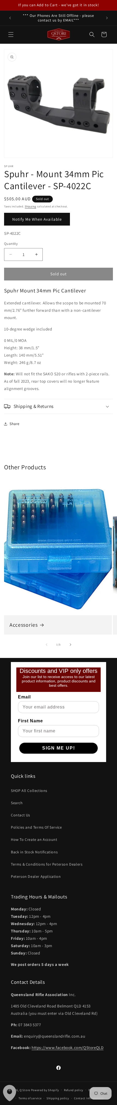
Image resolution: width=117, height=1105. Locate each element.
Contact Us (20, 815)
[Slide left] (47, 645)
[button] (11, 34)
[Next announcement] (107, 18)
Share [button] (15, 423)
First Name (30, 721)
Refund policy (73, 1090)
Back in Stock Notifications (34, 852)
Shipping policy (58, 1098)
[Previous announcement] (10, 18)
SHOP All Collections (29, 790)
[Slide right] (70, 645)
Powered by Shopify (45, 1090)
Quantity (11, 243)
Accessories (24, 625)
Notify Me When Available (37, 219)
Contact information (88, 1098)
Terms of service (30, 1098)
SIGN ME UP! (58, 748)
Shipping (30, 206)
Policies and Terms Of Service (36, 827)
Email (24, 697)
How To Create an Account (34, 839)
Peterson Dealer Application (36, 876)
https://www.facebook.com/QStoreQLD (67, 1047)
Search (17, 802)
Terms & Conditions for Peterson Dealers (46, 864)
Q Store (25, 1090)
